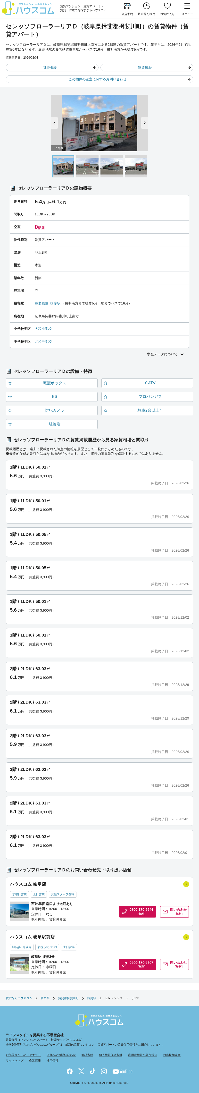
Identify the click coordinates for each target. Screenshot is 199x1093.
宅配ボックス (54, 383)
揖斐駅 (55, 303)
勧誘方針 (87, 1055)
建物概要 (50, 67)
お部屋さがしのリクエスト (23, 1055)
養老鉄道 (41, 303)
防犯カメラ (54, 410)
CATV (150, 383)
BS (54, 397)
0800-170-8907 (141, 964)
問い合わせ (178, 912)
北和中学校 (43, 341)
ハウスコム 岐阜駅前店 (32, 936)
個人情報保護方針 (110, 1055)
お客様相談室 (172, 1055)
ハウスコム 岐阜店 (28, 884)
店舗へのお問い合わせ (61, 1055)
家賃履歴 (145, 67)
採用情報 (52, 1060)
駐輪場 (54, 424)
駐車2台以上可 (150, 410)
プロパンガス (150, 397)
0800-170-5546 (141, 912)
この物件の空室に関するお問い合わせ (97, 79)
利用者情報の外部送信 (142, 1055)
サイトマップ (14, 1060)
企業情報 (35, 1060)
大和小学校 (43, 329)
